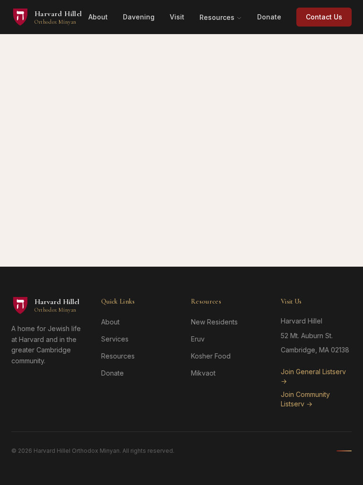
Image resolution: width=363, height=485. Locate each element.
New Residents (214, 322)
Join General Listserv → (313, 376)
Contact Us (324, 17)
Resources (216, 17)
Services (115, 339)
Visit (177, 17)
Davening (139, 17)
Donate (269, 17)
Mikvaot (203, 373)
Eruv (198, 339)
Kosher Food (211, 356)
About (98, 17)
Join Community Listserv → (305, 399)
